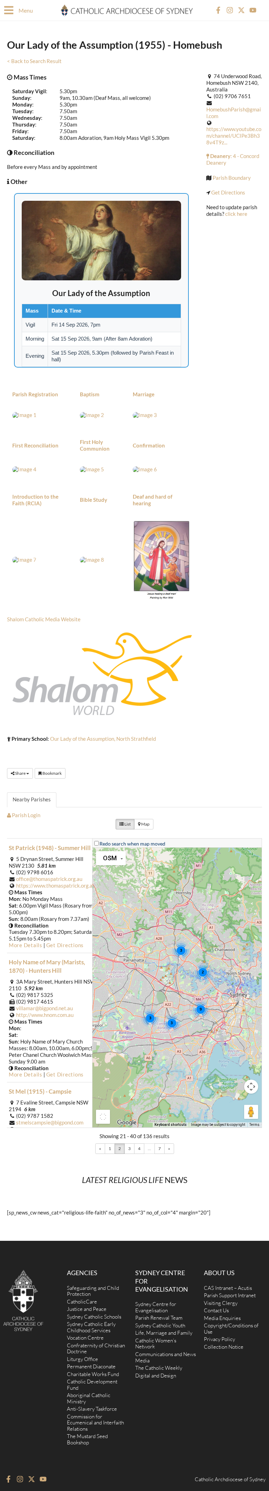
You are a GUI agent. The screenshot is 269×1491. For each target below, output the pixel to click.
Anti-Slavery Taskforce (92, 1408)
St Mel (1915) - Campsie (40, 1091)
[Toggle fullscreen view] (103, 1117)
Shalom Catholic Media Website (44, 619)
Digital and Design (155, 1375)
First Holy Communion (95, 445)
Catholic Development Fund (92, 1384)
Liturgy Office (82, 1359)
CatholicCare (82, 1301)
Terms (254, 1125)
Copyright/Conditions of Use (231, 1328)
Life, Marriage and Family (163, 1332)
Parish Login (25, 815)
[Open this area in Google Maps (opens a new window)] (126, 1122)
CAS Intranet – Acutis (228, 1288)
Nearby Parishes (32, 799)
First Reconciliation (35, 446)
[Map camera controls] (251, 1087)
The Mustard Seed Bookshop (87, 1439)
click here (236, 214)
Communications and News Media (165, 1357)
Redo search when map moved (132, 844)
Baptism (89, 394)
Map (145, 824)
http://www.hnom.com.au (45, 1015)
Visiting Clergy (220, 1303)
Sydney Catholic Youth (160, 1325)
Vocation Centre (85, 1337)
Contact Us (216, 1310)
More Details (25, 945)
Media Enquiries (222, 1318)
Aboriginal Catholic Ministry (88, 1398)
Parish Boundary (232, 178)
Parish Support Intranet (230, 1295)
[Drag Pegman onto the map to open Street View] (251, 1112)
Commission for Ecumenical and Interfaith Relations (95, 1422)
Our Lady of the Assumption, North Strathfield (103, 739)
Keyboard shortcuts (170, 1125)
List (127, 824)
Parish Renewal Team (158, 1317)
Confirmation (149, 446)
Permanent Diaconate (91, 1366)
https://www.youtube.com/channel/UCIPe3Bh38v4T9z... (233, 135)
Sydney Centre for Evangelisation (155, 1307)
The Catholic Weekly (158, 1368)
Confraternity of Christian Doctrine (96, 1348)
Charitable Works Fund (93, 1374)
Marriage (143, 394)
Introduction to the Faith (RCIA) (35, 500)
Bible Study (93, 500)
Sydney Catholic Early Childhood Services (91, 1327)
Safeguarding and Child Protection (93, 1291)
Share (20, 773)
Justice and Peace (86, 1309)
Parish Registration (35, 394)
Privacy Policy (219, 1339)
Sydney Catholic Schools (94, 1316)
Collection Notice (223, 1346)
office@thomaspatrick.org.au (49, 879)
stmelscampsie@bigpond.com (49, 1123)
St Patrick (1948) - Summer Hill (50, 847)
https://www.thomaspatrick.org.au (55, 886)
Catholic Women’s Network (155, 1343)
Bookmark (52, 773)
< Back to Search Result (34, 61)
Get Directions (228, 193)
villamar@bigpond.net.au (44, 1008)
